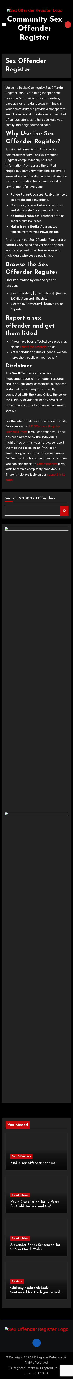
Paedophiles (20, 1195)
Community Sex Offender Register (34, 28)
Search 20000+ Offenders (30, 498)
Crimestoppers (47, 464)
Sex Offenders (21, 1156)
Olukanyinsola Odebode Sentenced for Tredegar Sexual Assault (35, 1292)
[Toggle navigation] (4, 24)
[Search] (64, 511)
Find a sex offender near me (33, 1163)
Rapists (17, 1281)
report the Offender (34, 347)
